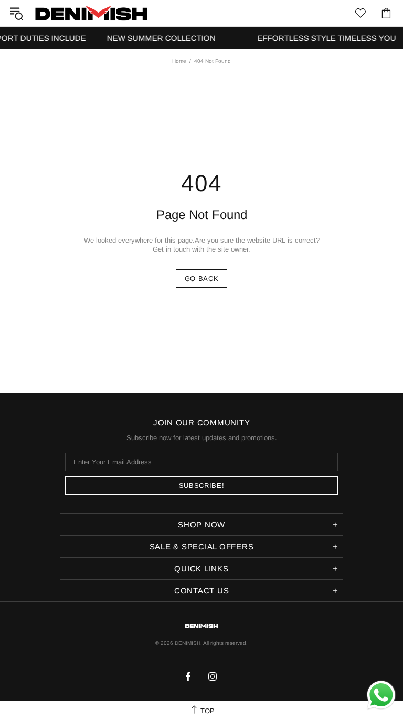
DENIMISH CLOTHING (91, 13)
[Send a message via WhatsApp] (381, 695)
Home (179, 61)
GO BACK (202, 279)
